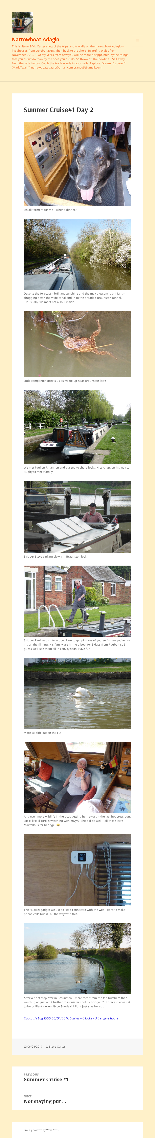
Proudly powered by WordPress (41, 1130)
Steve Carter (57, 1046)
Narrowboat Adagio (35, 39)
